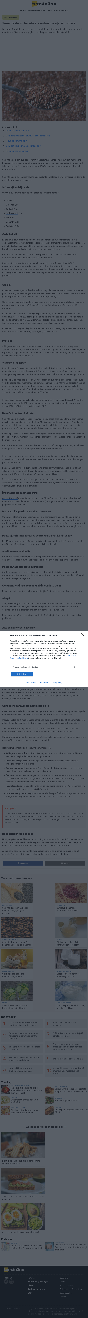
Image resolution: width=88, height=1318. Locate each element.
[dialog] (44, 659)
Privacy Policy (57, 682)
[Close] (83, 635)
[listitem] (44, 667)
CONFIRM (21, 674)
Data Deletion (31, 682)
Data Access (44, 682)
